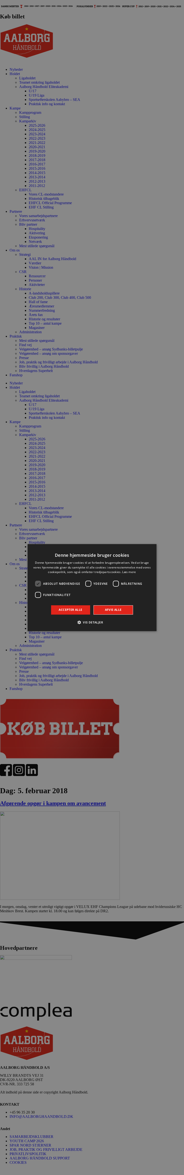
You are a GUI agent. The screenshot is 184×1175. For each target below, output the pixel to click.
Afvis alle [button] (113, 610)
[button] (92, 622)
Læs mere (129, 572)
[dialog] (92, 587)
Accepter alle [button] (70, 610)
